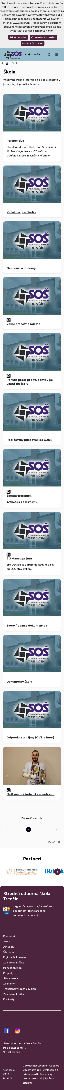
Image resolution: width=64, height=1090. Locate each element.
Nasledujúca (56, 829)
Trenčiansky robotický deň (19, 988)
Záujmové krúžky (13, 962)
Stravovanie (10, 978)
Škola (6, 941)
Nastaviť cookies (32, 43)
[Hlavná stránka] (7, 63)
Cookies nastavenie (35, 1065)
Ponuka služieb (12, 967)
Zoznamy (9, 983)
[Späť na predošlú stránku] (3, 63)
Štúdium (8, 952)
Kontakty (8, 999)
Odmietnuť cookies (43, 37)
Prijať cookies (18, 37)
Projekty (8, 973)
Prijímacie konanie (14, 957)
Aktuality (8, 946)
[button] (49, 54)
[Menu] (57, 55)
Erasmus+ (9, 936)
